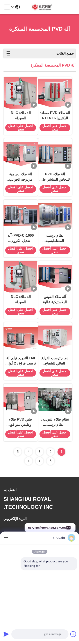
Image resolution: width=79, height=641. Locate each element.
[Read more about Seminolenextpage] (39, 461)
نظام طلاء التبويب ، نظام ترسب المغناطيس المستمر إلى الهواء (55, 422)
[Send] (6, 634)
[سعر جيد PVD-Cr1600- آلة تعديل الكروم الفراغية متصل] (21, 215)
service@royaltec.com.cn (47, 527)
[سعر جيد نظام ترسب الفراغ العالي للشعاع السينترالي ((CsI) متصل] (55, 338)
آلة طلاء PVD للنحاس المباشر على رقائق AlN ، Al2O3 (55, 177)
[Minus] (6, 537)
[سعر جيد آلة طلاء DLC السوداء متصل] (20, 93)
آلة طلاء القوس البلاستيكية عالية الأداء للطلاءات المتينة (55, 300)
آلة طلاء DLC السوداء (21, 115)
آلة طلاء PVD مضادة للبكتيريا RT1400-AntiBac (55, 116)
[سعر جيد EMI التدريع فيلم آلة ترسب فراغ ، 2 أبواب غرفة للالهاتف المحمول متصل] (21, 338)
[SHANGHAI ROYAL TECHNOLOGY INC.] (41, 7)
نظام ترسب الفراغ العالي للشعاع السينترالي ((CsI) (54, 361)
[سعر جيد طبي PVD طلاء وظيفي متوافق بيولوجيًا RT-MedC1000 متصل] (21, 399)
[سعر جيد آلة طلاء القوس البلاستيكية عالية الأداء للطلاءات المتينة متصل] (55, 276)
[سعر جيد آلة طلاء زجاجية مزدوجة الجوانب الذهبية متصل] (21, 154)
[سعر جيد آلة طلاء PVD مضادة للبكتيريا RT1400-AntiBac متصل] (55, 93)
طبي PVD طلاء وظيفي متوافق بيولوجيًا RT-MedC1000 (20, 422)
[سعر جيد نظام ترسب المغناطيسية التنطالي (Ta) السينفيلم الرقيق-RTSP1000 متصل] (55, 215)
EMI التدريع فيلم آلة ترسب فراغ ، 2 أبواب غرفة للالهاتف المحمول (20, 361)
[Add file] (73, 634)
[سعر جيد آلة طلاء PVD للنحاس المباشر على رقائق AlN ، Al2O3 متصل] (55, 154)
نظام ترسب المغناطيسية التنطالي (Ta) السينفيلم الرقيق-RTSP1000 (55, 238)
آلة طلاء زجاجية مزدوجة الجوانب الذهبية (20, 177)
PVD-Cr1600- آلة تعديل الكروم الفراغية (20, 238)
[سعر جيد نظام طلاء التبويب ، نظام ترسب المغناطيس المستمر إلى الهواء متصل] (55, 399)
